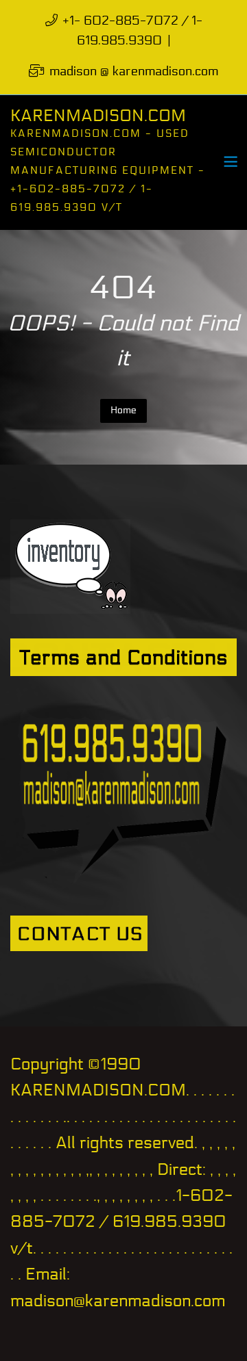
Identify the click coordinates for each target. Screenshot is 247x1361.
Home (123, 410)
